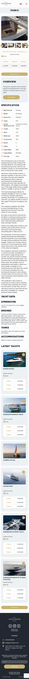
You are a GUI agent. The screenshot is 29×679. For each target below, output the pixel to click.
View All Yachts (14, 607)
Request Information (14, 74)
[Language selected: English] (22, 3)
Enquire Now (11, 97)
